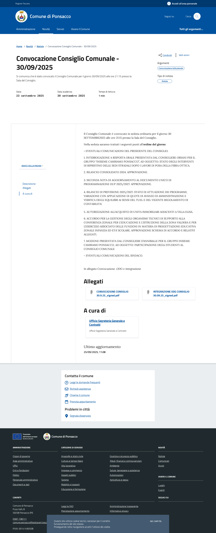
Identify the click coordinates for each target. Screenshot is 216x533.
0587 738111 (20, 519)
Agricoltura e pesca (119, 480)
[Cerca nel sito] (197, 16)
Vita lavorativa (68, 465)
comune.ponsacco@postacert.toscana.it (32, 522)
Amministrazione (25, 29)
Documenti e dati (21, 484)
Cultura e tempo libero (72, 461)
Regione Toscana (22, 3)
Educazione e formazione (73, 489)
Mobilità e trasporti (70, 484)
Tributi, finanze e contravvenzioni (126, 461)
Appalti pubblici (68, 475)
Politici (16, 475)
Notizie (40, 46)
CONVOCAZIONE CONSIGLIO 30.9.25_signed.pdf (112, 293)
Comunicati (163, 461)
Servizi (60, 29)
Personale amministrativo (25, 480)
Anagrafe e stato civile (72, 456)
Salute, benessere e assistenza (125, 470)
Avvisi (161, 465)
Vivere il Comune (80, 29)
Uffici (15, 465)
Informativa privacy (119, 511)
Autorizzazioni (116, 475)
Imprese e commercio (71, 470)
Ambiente (114, 465)
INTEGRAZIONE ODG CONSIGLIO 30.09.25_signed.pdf (171, 293)
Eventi (161, 490)
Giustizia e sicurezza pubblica (124, 456)
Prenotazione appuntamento (75, 511)
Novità (46, 29)
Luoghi (161, 485)
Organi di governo (21, 456)
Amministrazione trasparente (124, 506)
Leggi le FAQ (67, 506)
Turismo (65, 480)
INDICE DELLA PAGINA (31, 165)
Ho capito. (156, 521)
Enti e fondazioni (21, 470)
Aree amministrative (23, 461)
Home (19, 46)
